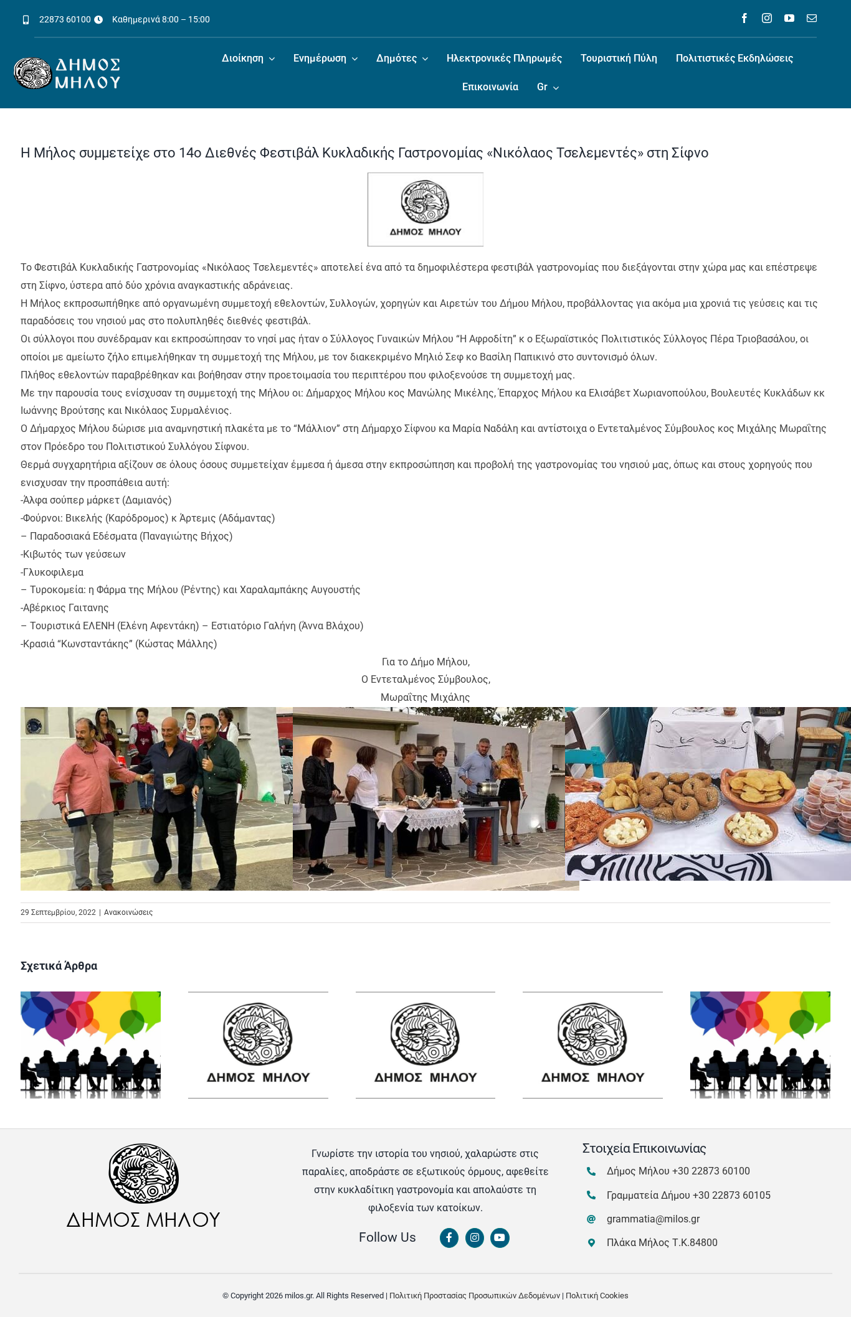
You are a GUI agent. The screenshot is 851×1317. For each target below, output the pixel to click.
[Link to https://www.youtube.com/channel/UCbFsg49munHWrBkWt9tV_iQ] (499, 1238)
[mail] (812, 18)
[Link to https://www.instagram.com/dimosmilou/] (474, 1238)
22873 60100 (65, 19)
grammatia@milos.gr (653, 1219)
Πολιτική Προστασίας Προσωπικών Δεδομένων (474, 1295)
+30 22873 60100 (711, 1171)
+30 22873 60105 (732, 1195)
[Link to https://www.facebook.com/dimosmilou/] (449, 1238)
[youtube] (789, 18)
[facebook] (744, 18)
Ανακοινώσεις (128, 912)
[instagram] (767, 18)
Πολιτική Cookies (597, 1295)
